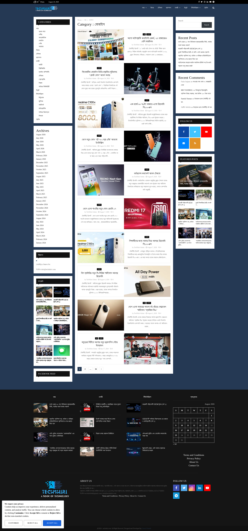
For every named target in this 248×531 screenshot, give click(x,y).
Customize (13, 523)
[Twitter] (184, 488)
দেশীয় (40, 34)
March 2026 (40, 152)
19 (194, 430)
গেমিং (40, 43)
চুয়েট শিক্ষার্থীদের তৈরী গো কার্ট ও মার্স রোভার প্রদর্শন (193, 52)
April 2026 (40, 149)
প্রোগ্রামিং (42, 79)
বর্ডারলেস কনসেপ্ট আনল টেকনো (147, 173)
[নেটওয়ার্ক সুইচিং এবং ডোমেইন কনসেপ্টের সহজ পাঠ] (134, 437)
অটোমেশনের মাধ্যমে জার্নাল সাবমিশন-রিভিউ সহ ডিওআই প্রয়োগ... (43, 339)
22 (211, 430)
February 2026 (41, 156)
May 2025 (40, 187)
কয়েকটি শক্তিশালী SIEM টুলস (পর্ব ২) (190, 49)
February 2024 (41, 239)
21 (206, 430)
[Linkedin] (199, 488)
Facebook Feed (46, 374)
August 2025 (40, 176)
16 (96, 369)
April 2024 (40, 232)
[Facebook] (176, 488)
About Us (193, 462)
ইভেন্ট (185, 8)
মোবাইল (148, 34)
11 (188, 425)
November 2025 (42, 166)
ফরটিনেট (41, 105)
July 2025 (39, 180)
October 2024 (41, 211)
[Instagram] (192, 488)
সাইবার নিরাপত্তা (44, 112)
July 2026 (39, 138)
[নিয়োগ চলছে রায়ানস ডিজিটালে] (87, 437)
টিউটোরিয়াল (194, 8)
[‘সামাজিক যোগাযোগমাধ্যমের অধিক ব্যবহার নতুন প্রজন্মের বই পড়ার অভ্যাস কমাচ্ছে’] (44, 350)
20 (200, 430)
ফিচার (152, 8)
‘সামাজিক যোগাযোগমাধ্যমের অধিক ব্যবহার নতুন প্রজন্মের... (204, 242)
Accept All (52, 523)
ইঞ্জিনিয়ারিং (42, 68)
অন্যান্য (41, 46)
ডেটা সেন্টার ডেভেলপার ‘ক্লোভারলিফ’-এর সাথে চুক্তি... (184, 243)
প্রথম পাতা (42, 31)
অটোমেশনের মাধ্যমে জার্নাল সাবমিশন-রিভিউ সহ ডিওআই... (204, 223)
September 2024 (42, 215)
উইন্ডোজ (41, 97)
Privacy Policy (194, 458)
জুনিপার (41, 101)
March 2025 (40, 194)
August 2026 (40, 135)
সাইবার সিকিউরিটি (44, 87)
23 (176, 435)
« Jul (175, 444)
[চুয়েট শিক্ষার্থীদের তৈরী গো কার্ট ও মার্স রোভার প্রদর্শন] (44, 310)
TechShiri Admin (139, 45)
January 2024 (41, 243)
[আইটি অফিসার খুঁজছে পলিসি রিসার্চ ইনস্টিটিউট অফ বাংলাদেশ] (87, 451)
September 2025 (42, 173)
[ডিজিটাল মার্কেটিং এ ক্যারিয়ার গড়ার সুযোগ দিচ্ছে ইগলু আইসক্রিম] (87, 407)
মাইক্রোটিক (42, 108)
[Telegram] (176, 495)
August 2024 (40, 218)
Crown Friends (146, 528)
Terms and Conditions (193, 455)
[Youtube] (207, 488)
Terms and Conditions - (110, 496)
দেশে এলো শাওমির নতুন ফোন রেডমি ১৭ (99, 208)
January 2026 (41, 159)
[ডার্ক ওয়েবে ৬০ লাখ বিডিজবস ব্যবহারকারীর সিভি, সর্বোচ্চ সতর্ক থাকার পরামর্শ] (44, 292)
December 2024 (42, 204)
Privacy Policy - (124, 496)
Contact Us (194, 465)
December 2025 (42, 163)
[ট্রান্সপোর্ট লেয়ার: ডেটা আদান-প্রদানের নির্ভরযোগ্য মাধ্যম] (134, 451)
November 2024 (42, 208)
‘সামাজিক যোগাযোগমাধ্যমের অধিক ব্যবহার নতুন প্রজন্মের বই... (44, 360)
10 (182, 425)
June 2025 (40, 183)
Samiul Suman (186, 99)
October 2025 (41, 169)
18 (188, 430)
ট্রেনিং (206, 8)
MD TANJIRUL (187, 90)
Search (180, 21)
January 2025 (41, 201)
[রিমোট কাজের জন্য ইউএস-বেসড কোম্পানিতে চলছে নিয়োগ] (87, 422)
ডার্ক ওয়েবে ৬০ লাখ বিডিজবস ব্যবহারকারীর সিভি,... (44, 301)
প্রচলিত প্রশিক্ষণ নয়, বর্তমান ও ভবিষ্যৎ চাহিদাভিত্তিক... (61, 320)
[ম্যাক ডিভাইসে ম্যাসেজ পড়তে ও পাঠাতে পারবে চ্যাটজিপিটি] (62, 350)
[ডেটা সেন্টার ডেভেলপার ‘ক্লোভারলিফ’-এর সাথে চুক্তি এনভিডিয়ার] (62, 329)
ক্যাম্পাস (168, 8)
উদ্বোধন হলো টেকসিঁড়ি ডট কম (202, 107)
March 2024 (40, 236)
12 (194, 425)
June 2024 (40, 225)
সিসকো (41, 116)
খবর (143, 8)
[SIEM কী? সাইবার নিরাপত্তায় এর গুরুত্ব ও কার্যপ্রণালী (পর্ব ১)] (134, 422)
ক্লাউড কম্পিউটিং (44, 72)
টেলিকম (160, 8)
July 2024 (39, 222)
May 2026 (40, 145)
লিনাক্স (40, 83)
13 (200, 425)
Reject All (33, 523)
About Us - (134, 496)
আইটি (40, 65)
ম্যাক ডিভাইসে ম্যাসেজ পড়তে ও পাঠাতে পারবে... (60, 359)
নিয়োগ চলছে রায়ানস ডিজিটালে (105, 433)
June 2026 (40, 142)
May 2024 (40, 229)
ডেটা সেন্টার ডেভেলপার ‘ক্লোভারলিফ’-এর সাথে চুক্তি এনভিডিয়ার (62, 339)
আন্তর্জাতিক (42, 38)
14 (206, 425)
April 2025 (40, 190)
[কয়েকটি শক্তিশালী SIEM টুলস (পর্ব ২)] (62, 292)
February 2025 (41, 197)
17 (182, 430)
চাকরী (176, 8)
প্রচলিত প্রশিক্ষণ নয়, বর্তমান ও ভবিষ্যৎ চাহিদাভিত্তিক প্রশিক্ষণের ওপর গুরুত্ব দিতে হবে (61, 421)
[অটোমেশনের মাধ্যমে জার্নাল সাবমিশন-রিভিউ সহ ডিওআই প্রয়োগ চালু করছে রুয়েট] (44, 329)
